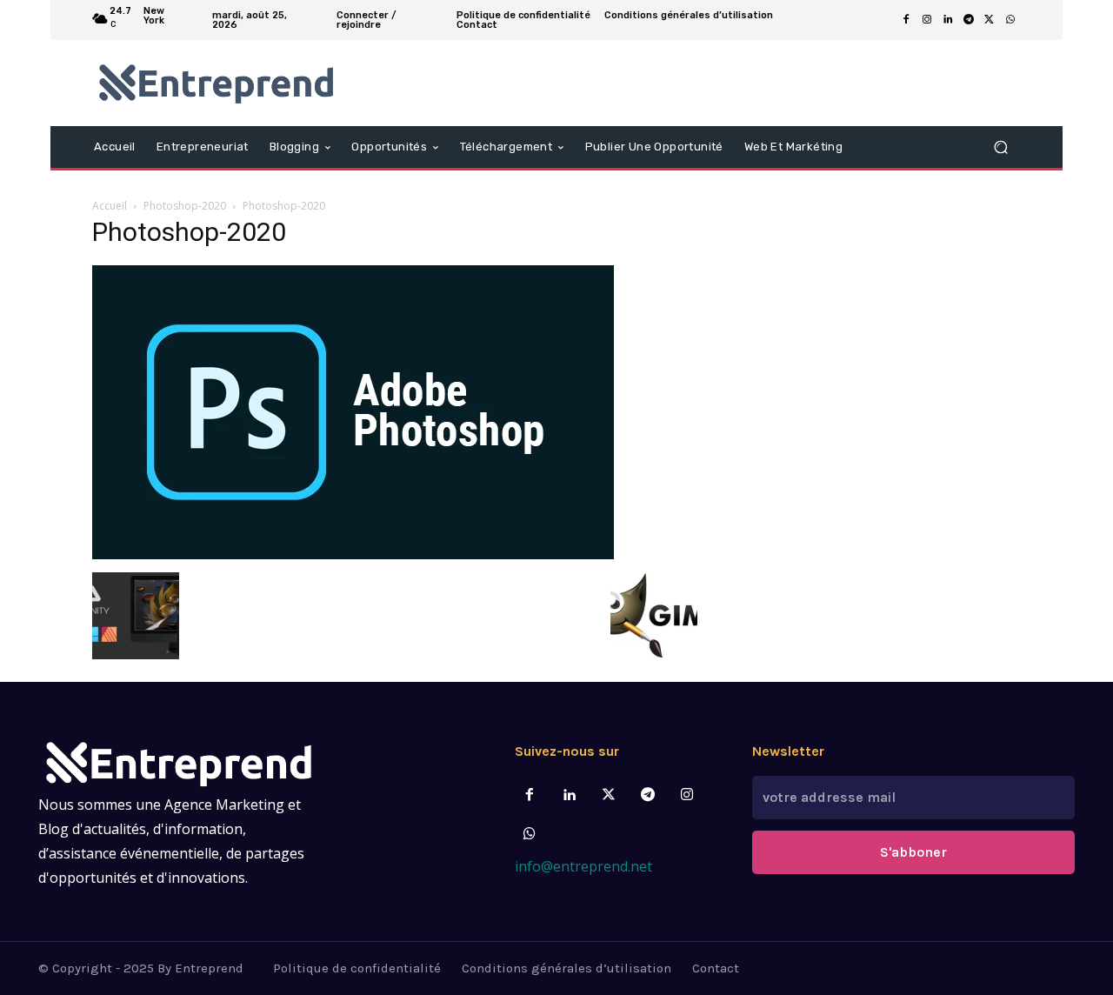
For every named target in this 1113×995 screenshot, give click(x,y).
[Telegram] (968, 20)
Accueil (109, 205)
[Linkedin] (947, 20)
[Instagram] (926, 20)
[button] (1000, 146)
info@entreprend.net (583, 866)
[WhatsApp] (1010, 20)
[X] (989, 20)
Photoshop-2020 (184, 205)
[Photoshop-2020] (353, 554)
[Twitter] (608, 795)
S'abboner (913, 852)
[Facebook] (906, 20)
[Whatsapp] (530, 834)
